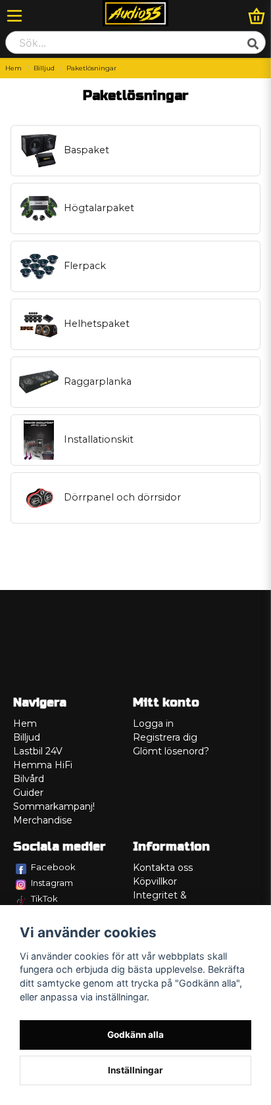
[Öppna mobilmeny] (14, 16)
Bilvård (28, 779)
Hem (13, 68)
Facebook (53, 867)
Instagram (52, 882)
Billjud (44, 68)
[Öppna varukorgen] (256, 16)
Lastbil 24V (37, 751)
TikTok (44, 898)
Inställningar (135, 1070)
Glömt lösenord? (171, 751)
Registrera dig (165, 737)
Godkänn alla (135, 1034)
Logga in (153, 723)
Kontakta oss (163, 867)
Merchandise (42, 820)
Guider (28, 792)
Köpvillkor (155, 881)
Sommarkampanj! (54, 806)
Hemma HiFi (42, 765)
